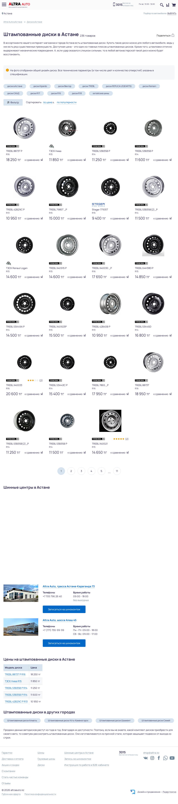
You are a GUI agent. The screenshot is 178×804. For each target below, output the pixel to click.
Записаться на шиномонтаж (64, 609)
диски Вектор (64, 86)
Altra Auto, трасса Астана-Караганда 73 (69, 586)
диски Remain (149, 86)
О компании (8, 771)
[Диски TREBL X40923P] (67, 304)
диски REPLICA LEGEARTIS (118, 86)
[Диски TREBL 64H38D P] (153, 245)
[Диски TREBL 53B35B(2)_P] (153, 187)
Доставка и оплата (12, 758)
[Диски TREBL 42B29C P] (24, 187)
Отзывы (6, 783)
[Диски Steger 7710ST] (110, 187)
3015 (119, 5)
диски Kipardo (40, 86)
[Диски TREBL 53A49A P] (24, 304)
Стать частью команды (15, 777)
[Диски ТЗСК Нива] (67, 128)
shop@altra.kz (151, 752)
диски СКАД (13, 93)
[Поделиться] (164, 35)
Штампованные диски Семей (156, 720)
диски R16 (56, 93)
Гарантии (7, 752)
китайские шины (101, 93)
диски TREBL (88, 86)
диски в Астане (14, 86)
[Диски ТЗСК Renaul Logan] (24, 245)
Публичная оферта (11, 794)
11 (117, 471)
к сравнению (32, 159)
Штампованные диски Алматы (22, 720)
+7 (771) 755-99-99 (53, 630)
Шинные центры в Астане (79, 752)
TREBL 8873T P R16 (15, 674)
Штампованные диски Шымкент (115, 720)
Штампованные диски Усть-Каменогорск (68, 720)
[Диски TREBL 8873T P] (24, 128)
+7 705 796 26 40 (52, 596)
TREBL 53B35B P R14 (16, 688)
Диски (41, 765)
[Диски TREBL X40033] (24, 362)
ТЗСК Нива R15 (13, 681)
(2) (41, 380)
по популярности (66, 102)
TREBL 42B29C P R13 (16, 701)
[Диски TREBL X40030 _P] (110, 245)
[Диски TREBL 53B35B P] (110, 128)
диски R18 (77, 93)
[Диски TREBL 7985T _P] (67, 187)
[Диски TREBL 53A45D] (153, 304)
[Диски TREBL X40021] (110, 421)
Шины (41, 752)
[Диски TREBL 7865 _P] (110, 362)
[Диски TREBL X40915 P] (67, 245)
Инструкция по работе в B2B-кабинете (86, 765)
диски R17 (35, 93)
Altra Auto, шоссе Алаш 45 (59, 620)
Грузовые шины (46, 758)
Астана (8, 13)
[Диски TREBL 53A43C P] (67, 362)
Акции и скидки (10, 765)
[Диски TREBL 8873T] (153, 362)
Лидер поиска (169, 791)
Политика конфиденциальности (40, 794)
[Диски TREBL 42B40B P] (110, 304)
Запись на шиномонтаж (77, 758)
